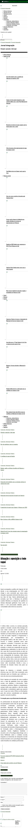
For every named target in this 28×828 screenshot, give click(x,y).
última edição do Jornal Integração (18, 1)
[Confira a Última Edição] (8, 822)
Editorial (5, 16)
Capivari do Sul (7, 12)
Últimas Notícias (7, 11)
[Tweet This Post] (15, 436)
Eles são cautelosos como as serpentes (9, 444)
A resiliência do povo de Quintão (8, 456)
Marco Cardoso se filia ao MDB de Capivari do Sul (11, 519)
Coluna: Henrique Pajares (12, 22)
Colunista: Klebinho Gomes (13, 24)
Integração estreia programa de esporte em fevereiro (12, 495)
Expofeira (5, 29)
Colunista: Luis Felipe (11, 25)
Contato (5, 28)
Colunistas (6, 19)
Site (2, 802)
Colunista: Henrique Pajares (7, 429)
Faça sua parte (4, 545)
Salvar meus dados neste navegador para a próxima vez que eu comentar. (12, 805)
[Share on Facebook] (15, 576)
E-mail (3, 799)
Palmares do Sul (7, 14)
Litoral (5, 15)
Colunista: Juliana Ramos (12, 21)
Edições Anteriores (8, 26)
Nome (2, 797)
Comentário (4, 782)
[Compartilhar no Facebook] (15, 435)
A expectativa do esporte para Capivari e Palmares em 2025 (14, 507)
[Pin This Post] (15, 438)
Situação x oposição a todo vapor (8, 432)
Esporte (5, 18)
